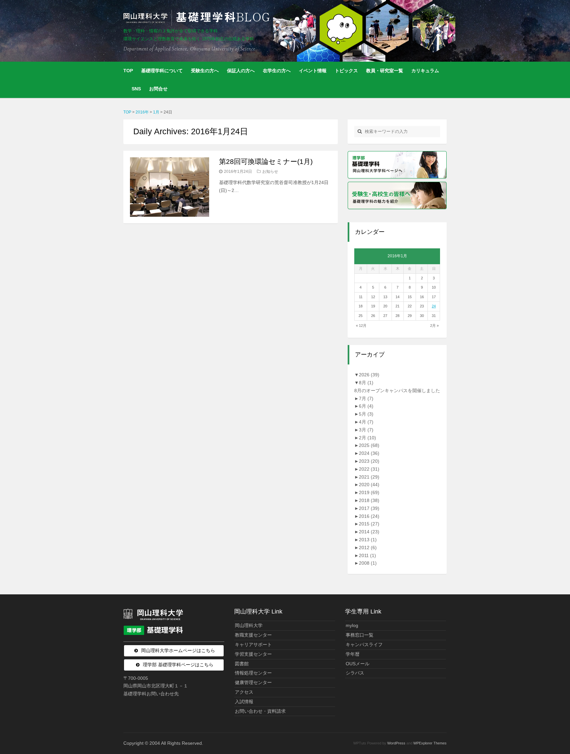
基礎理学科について (162, 70)
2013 (368, 539)
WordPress (396, 743)
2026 (369, 374)
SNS (136, 88)
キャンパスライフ (364, 644)
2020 (369, 484)
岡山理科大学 (249, 625)
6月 (366, 406)
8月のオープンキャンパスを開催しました (397, 390)
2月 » (434, 326)
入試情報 (244, 701)
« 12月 (361, 326)
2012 (368, 547)
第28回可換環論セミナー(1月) (266, 161)
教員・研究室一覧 (384, 70)
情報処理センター (253, 672)
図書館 (242, 663)
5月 (366, 414)
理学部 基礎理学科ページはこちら (178, 664)
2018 (369, 500)
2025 (369, 445)
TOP (128, 70)
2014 (369, 531)
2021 (369, 477)
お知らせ (270, 171)
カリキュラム (425, 70)
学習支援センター (253, 654)
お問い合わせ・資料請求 (260, 711)
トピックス (346, 70)
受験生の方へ (205, 70)
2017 (369, 508)
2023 (369, 461)
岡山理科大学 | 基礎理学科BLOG (197, 18)
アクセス (244, 692)
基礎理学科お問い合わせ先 (151, 693)
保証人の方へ (241, 70)
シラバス (355, 672)
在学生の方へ (277, 70)
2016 (369, 516)
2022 (369, 469)
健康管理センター (253, 682)
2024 (369, 453)
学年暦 (353, 654)
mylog (352, 625)
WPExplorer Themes (430, 743)
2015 (369, 523)
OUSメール (357, 663)
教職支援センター (253, 635)
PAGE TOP (551, 725)
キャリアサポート (253, 644)
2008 (368, 563)
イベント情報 (313, 70)
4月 (366, 421)
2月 (367, 437)
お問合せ (158, 88)
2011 (367, 555)
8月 (366, 382)
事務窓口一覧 (359, 635)
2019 (369, 492)
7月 (366, 398)
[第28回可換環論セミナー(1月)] (169, 187)
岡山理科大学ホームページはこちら (178, 650)
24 (434, 306)
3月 (366, 429)
